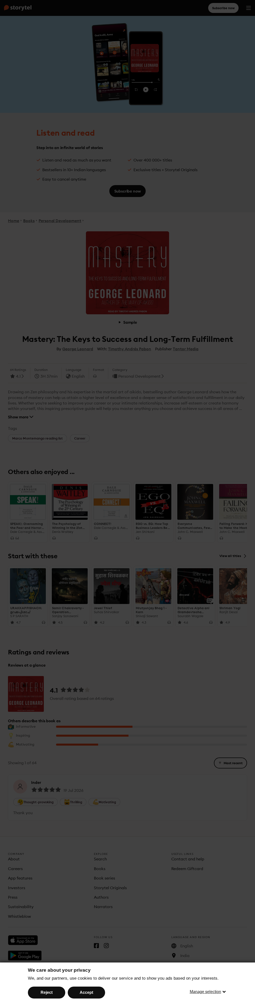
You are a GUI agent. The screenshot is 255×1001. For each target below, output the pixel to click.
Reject (47, 992)
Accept (86, 992)
